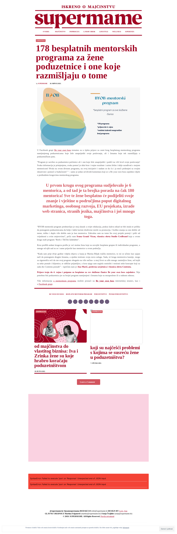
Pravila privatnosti (107, 516)
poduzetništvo (100, 294)
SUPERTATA (129, 32)
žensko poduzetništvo (118, 294)
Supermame (42, 83)
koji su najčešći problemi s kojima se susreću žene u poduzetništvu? (115, 352)
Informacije (126, 527)
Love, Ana (123, 511)
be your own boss (56, 294)
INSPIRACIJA (74, 32)
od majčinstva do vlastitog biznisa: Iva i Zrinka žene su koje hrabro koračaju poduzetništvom (56, 355)
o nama (46, 32)
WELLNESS (116, 32)
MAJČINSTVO (60, 32)
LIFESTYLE (103, 32)
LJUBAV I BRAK (89, 32)
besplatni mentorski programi (79, 294)
